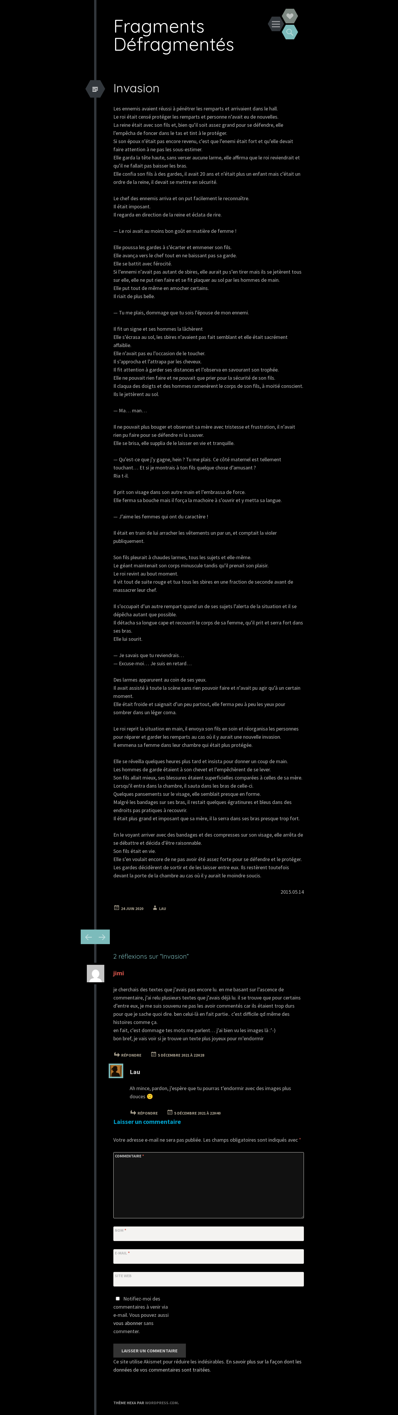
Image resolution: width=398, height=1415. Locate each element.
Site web (123, 1275)
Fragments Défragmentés (173, 35)
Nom (120, 1230)
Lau (162, 908)
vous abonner (127, 1323)
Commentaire (129, 1156)
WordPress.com (161, 1402)
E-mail (122, 1253)
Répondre (131, 1055)
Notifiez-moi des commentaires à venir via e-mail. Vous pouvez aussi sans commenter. (141, 1315)
